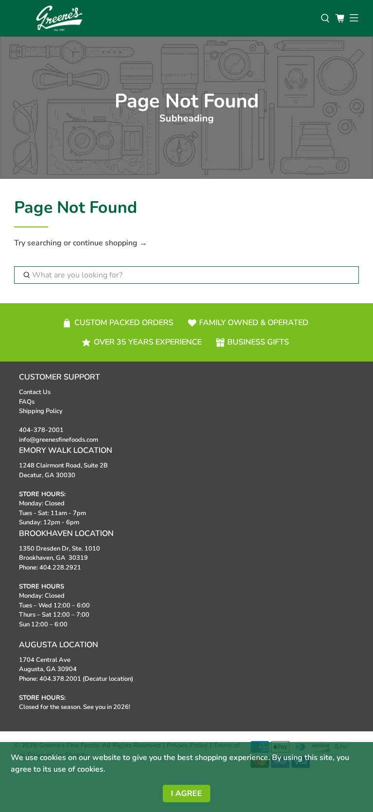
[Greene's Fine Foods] (162, 18)
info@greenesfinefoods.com (58, 439)
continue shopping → (110, 243)
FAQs (26, 401)
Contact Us (35, 392)
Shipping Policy (41, 411)
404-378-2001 (41, 430)
